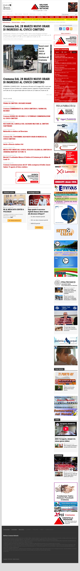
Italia (46, 17)
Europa (52, 17)
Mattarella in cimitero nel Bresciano (15, 131)
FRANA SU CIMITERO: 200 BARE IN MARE (17, 103)
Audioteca (58, 455)
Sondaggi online (33, 192)
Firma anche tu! (15, 220)
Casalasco (19, 17)
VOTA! (40, 227)
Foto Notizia (59, 369)
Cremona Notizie (6, 529)
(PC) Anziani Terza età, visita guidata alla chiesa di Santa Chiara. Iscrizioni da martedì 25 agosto (31, 19)
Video (68, 17)
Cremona (11, 17)
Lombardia (40, 17)
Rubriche (63, 17)
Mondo (57, 17)
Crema (26, 17)
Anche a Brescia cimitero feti (13, 144)
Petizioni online (9, 192)
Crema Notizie (14, 529)
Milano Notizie (21, 529)
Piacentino (32, 17)
